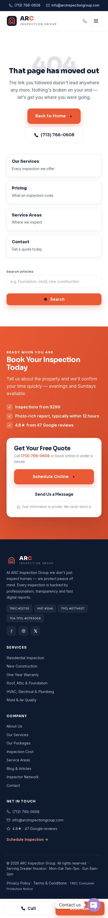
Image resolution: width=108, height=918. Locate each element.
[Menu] (95, 20)
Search (57, 299)
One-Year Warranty (23, 675)
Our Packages (19, 743)
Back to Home (50, 116)
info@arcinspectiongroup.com (75, 5)
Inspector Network (23, 777)
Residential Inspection (25, 658)
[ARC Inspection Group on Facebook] (11, 631)
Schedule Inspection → (27, 839)
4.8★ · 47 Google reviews (34, 828)
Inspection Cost (20, 751)
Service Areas (18, 760)
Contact (13, 785)
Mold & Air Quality (21, 700)
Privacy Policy (18, 883)
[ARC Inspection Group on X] (35, 631)
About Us (14, 726)
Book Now (80, 908)
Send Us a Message (54, 494)
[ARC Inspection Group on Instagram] (23, 631)
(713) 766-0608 (27, 5)
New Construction (22, 666)
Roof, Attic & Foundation (27, 683)
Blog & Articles (19, 768)
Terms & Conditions (50, 883)
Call (32, 908)
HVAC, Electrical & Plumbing (30, 691)
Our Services (17, 735)
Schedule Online (51, 476)
